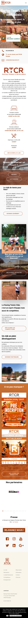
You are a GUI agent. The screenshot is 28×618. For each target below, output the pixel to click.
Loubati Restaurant (8, 575)
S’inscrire (18, 577)
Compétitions (7, 577)
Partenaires (18, 572)
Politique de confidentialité (15, 615)
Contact (18, 575)
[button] (26, 3)
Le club (5, 570)
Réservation (19, 570)
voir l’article (15, 522)
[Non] (26, 612)
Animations (6, 572)
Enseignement (7, 580)
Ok (7, 615)
